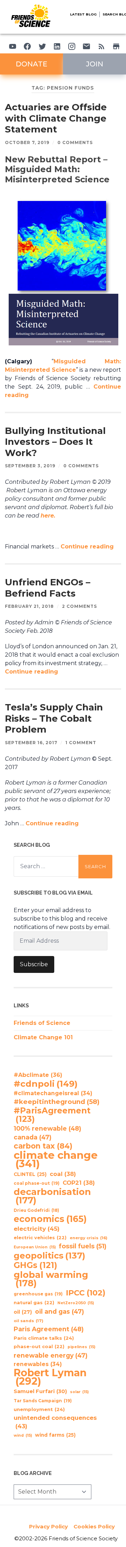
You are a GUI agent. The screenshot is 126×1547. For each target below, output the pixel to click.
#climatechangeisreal (53, 1093)
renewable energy (51, 1355)
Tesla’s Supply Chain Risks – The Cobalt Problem (54, 718)
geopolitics (49, 1256)
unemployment (39, 1409)
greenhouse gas (38, 1293)
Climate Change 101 (43, 1037)
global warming (51, 1278)
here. (48, 515)
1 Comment (80, 742)
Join (94, 64)
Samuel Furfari (40, 1391)
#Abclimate (38, 1075)
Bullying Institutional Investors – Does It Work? (55, 442)
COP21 (79, 1182)
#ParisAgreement (52, 1114)
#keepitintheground (56, 1102)
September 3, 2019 (30, 465)
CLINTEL (30, 1174)
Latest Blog (83, 14)
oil (23, 1312)
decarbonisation (52, 1196)
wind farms (55, 1435)
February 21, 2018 (29, 606)
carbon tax (43, 1146)
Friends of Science (42, 1023)
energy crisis (88, 1237)
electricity (36, 1228)
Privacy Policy (48, 1526)
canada (32, 1137)
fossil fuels (82, 1246)
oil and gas (59, 1311)
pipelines (81, 1347)
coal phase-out (36, 1183)
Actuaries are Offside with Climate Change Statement (56, 118)
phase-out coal (39, 1346)
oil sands (28, 1320)
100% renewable (47, 1128)
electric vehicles (40, 1237)
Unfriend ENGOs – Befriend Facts (47, 588)
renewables (38, 1364)
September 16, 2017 (31, 742)
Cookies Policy (94, 1526)
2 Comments (79, 606)
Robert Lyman (50, 1377)
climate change (56, 1159)
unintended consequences (55, 1422)
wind (23, 1435)
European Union (35, 1247)
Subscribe (34, 964)
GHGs (35, 1265)
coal (63, 1173)
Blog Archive (33, 1473)
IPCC (85, 1293)
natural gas (34, 1302)
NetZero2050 (75, 1303)
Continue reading (87, 546)
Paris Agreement (49, 1329)
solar (79, 1392)
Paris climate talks (44, 1338)
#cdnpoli (46, 1083)
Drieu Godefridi (36, 1210)
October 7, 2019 (27, 142)
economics (50, 1219)
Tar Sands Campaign (43, 1400)
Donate (31, 64)
